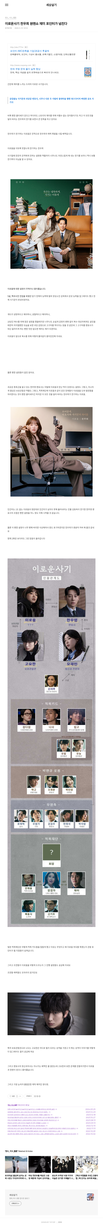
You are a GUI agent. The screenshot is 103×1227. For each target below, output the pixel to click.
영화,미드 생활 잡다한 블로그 (19, 1198)
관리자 (60, 1222)
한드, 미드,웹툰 (12, 1105)
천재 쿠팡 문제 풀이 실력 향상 (25, 69)
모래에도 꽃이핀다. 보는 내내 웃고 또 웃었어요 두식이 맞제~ (28, 1112)
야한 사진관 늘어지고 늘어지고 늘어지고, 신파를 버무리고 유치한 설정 (31, 1109)
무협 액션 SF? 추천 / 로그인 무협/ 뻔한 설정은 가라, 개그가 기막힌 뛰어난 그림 (34, 1131)
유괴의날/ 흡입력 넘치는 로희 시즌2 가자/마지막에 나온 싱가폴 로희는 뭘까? (33, 1117)
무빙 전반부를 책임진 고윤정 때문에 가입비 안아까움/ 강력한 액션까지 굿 (32, 1120)
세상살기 (51, 4)
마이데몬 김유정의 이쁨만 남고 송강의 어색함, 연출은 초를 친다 (29, 1115)
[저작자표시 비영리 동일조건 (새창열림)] (37, 1096)
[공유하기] (17, 1096)
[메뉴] (6, 4)
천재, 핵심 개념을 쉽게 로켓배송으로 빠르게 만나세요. (34, 72)
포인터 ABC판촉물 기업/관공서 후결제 (29, 51)
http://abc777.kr (16, 47)
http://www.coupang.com (20, 65)
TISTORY (52, 1222)
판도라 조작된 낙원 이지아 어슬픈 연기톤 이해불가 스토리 (27, 1123)
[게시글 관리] (20, 1096)
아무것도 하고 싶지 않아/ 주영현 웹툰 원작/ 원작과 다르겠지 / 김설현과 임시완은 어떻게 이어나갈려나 (42, 1128)
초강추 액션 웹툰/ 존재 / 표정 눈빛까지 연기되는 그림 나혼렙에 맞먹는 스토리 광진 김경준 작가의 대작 (42, 1134)
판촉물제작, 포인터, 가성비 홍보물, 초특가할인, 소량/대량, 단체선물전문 (42, 54)
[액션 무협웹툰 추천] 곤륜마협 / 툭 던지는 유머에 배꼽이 (26, 1125)
